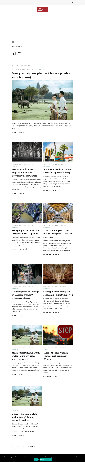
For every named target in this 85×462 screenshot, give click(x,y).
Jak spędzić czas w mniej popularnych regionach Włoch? (55, 356)
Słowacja (42, 69)
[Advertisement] (42, 24)
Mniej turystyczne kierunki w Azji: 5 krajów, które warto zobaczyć (26, 356)
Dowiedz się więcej (19, 132)
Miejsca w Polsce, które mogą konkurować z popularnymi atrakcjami (24, 172)
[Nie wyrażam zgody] (83, 458)
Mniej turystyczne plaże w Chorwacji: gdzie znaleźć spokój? (41, 75)
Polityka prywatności (45, 459)
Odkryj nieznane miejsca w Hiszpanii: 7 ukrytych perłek (58, 293)
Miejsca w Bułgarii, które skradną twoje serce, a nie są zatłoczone (57, 233)
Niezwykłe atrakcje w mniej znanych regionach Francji (57, 171)
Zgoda (36, 459)
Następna (31, 447)
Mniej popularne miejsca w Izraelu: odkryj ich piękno (25, 232)
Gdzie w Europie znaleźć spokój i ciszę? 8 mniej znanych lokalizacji (24, 417)
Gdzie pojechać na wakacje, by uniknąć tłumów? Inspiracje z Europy (25, 294)
